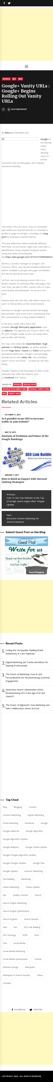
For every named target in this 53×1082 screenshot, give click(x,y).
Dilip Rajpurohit (19, 109)
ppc (5, 895)
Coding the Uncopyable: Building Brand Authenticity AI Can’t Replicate (24, 652)
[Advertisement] (26, 34)
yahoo (40, 975)
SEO (14, 79)
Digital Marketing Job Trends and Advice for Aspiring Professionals (27, 664)
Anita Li (8, 132)
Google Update (10, 871)
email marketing (10, 823)
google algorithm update (15, 839)
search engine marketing (15, 903)
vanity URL (26, 357)
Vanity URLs (14, 393)
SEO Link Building (32, 927)
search (38, 895)
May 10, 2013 (10, 432)
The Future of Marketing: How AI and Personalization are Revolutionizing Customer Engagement (28, 677)
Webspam (30, 967)
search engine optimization (16, 911)
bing (5, 806)
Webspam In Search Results (16, 975)
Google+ (45, 139)
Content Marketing (12, 815)
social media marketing (14, 951)
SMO (20, 79)
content (32, 806)
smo (5, 943)
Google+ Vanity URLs (39, 389)
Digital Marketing (35, 815)
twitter (38, 959)
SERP (25, 935)
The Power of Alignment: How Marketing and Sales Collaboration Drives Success (28, 707)
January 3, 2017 (12, 475)
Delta (35, 350)
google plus (29, 384)
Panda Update (33, 887)
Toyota (24, 350)
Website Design (10, 967)
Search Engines (10, 919)
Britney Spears (21, 347)
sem (5, 927)
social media (19, 943)
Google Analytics (11, 847)
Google (6, 79)
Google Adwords (11, 831)
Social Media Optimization (15, 959)
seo (4, 393)
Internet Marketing (33, 871)
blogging (18, 806)
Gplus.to (9, 330)
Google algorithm (34, 831)
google (17, 384)
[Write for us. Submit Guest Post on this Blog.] (26, 555)
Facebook (9, 377)
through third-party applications (26, 327)
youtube (7, 983)
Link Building (9, 879)
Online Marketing (11, 887)
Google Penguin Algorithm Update (19, 855)
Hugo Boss (14, 350)
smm (36, 935)
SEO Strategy (9, 935)
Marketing (26, 879)
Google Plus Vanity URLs (15, 389)
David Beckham (33, 343)
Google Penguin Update (14, 863)
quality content (20, 895)
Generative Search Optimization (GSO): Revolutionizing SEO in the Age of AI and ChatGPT (25, 693)
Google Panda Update (36, 847)
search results (31, 919)
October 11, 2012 (13, 414)
